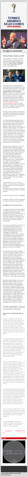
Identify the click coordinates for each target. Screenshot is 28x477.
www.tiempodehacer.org (10, 103)
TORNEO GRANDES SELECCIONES (14, 21)
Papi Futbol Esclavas (6, 475)
